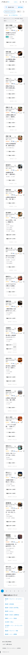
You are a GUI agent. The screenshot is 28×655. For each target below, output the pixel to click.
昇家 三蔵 (8, 136)
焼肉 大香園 (9, 25)
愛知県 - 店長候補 (9, 604)
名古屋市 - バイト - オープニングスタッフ (13, 626)
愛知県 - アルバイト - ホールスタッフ (13, 599)
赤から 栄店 (9, 417)
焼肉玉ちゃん (9, 276)
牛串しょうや (9, 78)
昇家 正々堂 (9, 107)
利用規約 (4, 648)
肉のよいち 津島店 (11, 472)
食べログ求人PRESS (6, 641)
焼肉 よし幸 (9, 248)
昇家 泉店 (8, 190)
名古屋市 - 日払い (9, 622)
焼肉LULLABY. (10, 446)
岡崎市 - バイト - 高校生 (11, 618)
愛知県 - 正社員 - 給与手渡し (12, 607)
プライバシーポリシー (11, 648)
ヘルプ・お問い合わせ (7, 644)
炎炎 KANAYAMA (11, 358)
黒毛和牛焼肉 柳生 (11, 165)
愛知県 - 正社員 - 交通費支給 (12, 614)
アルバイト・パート (9, 11)
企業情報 (19, 648)
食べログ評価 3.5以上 (13, 15)
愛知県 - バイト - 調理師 (11, 634)
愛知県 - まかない (9, 611)
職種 (18, 11)
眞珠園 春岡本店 (10, 503)
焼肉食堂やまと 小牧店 (12, 390)
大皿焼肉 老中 (10, 537)
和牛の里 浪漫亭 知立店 (12, 567)
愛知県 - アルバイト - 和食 (11, 630)
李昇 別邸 (8, 52)
